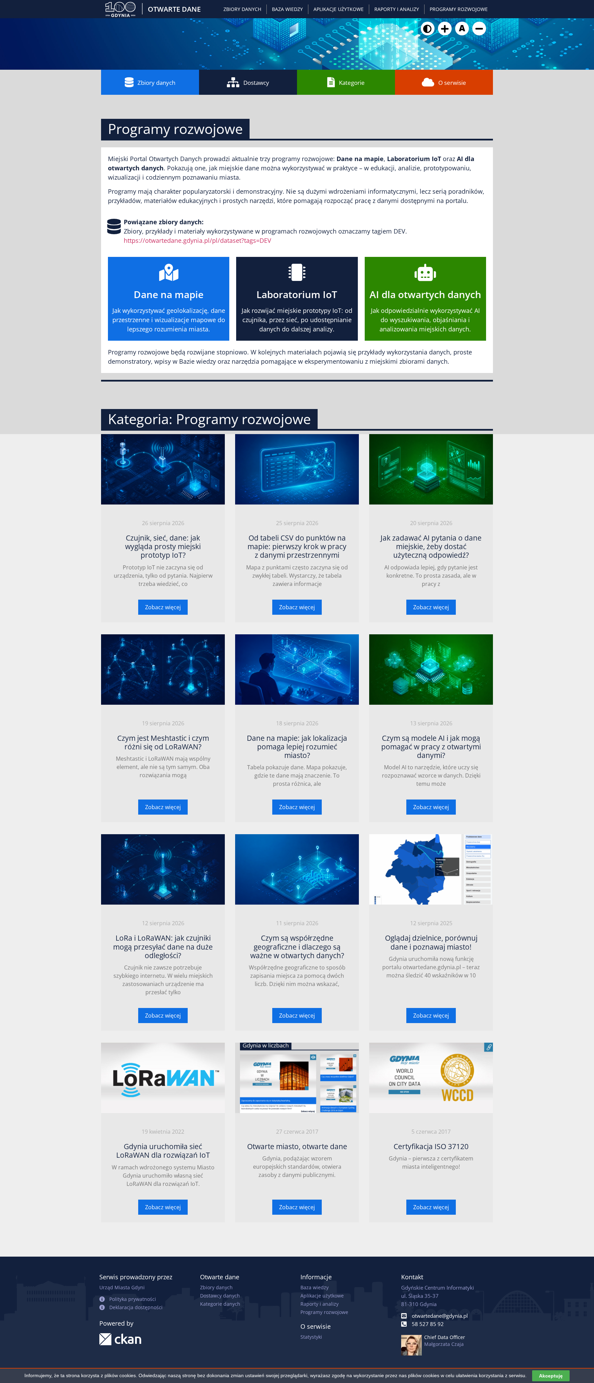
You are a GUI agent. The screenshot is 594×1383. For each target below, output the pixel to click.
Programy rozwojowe (459, 9)
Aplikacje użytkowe (339, 9)
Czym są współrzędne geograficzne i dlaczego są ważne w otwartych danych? (297, 946)
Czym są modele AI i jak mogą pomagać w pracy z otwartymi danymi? (431, 746)
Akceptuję (551, 1376)
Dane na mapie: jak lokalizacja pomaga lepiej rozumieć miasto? (297, 746)
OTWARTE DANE (174, 9)
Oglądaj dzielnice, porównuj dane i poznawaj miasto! (431, 942)
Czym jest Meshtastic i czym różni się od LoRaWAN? (163, 742)
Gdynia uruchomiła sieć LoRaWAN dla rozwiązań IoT (163, 1151)
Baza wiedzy (287, 9)
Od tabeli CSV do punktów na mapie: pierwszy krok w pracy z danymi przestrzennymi (297, 546)
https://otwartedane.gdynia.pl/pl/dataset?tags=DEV (197, 240)
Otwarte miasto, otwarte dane (297, 1146)
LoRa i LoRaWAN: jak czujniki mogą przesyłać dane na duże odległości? (163, 946)
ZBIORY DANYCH (242, 9)
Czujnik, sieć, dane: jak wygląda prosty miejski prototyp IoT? (163, 546)
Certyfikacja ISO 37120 (431, 1146)
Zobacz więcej (163, 607)
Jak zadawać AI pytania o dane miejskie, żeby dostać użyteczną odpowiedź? (431, 546)
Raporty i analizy (396, 9)
